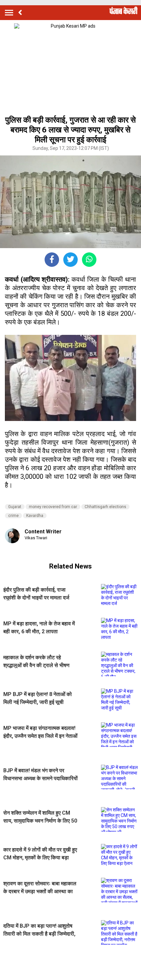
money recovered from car (53, 506)
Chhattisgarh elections (105, 506)
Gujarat (14, 506)
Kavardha (34, 515)
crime (13, 515)
